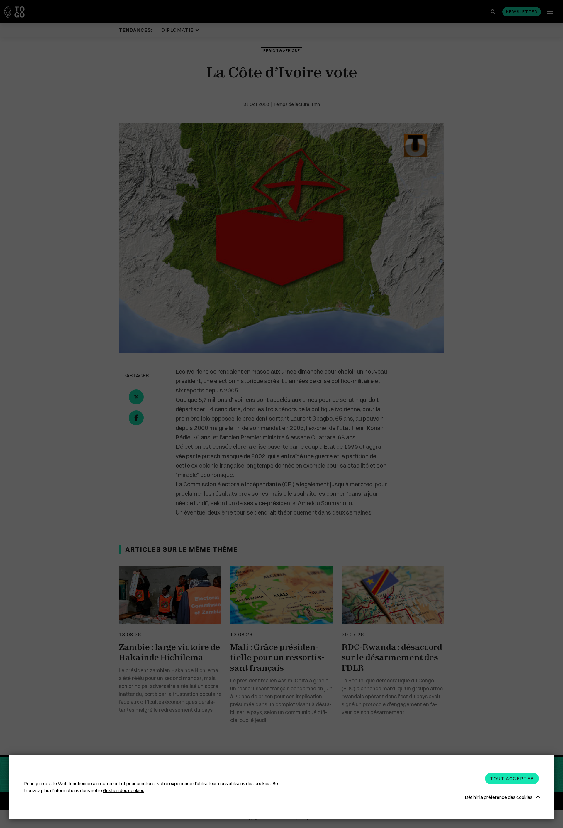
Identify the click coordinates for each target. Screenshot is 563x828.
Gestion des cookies (123, 790)
